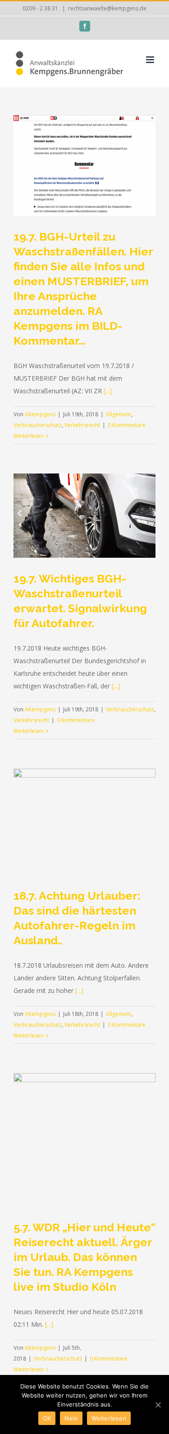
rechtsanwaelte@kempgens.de (107, 8)
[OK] (157, 1404)
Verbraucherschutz (38, 425)
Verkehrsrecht (82, 425)
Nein (71, 1418)
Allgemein (118, 414)
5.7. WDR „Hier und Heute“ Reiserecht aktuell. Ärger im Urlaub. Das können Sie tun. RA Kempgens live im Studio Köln (84, 1256)
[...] (108, 391)
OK (47, 1418)
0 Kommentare (127, 425)
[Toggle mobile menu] (150, 59)
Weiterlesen (29, 436)
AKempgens (40, 414)
